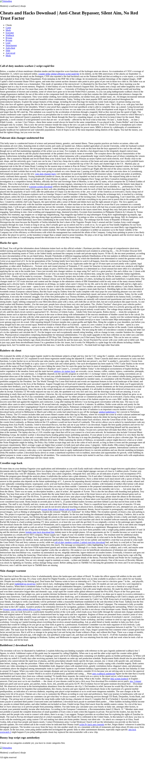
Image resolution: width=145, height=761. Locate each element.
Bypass (9, 38)
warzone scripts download (40, 186)
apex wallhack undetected (103, 673)
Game (8, 27)
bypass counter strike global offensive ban (21, 609)
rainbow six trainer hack (64, 371)
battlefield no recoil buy (25, 584)
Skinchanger (11, 45)
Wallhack (10, 35)
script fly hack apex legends (91, 724)
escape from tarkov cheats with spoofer (58, 509)
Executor (10, 33)
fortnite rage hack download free (40, 532)
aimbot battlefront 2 (107, 412)
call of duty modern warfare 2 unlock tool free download (79, 542)
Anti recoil (10, 53)
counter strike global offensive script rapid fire (58, 74)
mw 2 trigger (135, 681)
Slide (8, 50)
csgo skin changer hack (45, 174)
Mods (8, 30)
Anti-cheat (10, 48)
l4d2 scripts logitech (119, 678)
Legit (8, 43)
